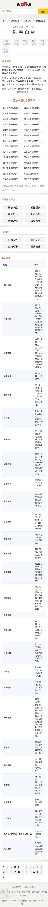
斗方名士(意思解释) (11, 113)
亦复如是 (7, 376)
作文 (25, 895)
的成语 (13, 240)
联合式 (6, 42)
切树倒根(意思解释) (11, 157)
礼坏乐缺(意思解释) (11, 151)
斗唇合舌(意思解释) (11, 124)
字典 (28, 892)
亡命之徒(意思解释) (32, 146)
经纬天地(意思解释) (32, 135)
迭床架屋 (7, 764)
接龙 (5, 50)
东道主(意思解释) (31, 173)
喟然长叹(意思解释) (32, 124)
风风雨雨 (7, 848)
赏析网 (24, 900)
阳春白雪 (27, 20)
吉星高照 (7, 353)
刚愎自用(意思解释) (11, 168)
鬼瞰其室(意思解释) (11, 129)
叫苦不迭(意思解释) (32, 168)
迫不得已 (7, 785)
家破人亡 (7, 747)
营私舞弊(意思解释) (11, 135)
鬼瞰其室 (7, 501)
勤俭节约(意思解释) (11, 108)
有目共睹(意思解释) (11, 140)
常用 (42, 42)
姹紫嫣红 (7, 597)
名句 (18, 892)
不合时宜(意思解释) (32, 157)
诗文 (23, 892)
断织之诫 (13, 220)
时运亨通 (7, 802)
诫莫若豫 (35, 220)
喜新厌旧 (7, 521)
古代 (34, 42)
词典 (33, 892)
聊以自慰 (7, 629)
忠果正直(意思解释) (32, 179)
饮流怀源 (13, 214)
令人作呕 (7, 687)
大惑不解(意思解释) (11, 118)
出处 (4, 78)
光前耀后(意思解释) (32, 113)
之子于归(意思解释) (11, 146)
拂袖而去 (7, 463)
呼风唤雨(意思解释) (32, 162)
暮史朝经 (7, 439)
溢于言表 (7, 572)
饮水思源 (7, 538)
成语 (38, 892)
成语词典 (15, 20)
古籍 (8, 892)
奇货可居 (7, 717)
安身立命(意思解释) (32, 151)
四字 (25, 42)
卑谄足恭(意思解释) (32, 108)
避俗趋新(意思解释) (11, 173)
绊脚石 (6, 671)
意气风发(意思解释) (32, 118)
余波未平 (7, 418)
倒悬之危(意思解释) (32, 129)
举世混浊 (7, 395)
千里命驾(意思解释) (11, 179)
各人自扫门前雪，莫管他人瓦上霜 (18, 834)
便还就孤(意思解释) (32, 140)
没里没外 (7, 553)
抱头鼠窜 (7, 284)
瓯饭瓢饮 (35, 207)
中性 (16, 42)
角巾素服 (7, 615)
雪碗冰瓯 (13, 207)
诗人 (13, 892)
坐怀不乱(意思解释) (11, 162)
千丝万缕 (7, 652)
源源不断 (35, 214)
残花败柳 (7, 319)
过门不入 (7, 818)
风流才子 (7, 484)
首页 (4, 20)
